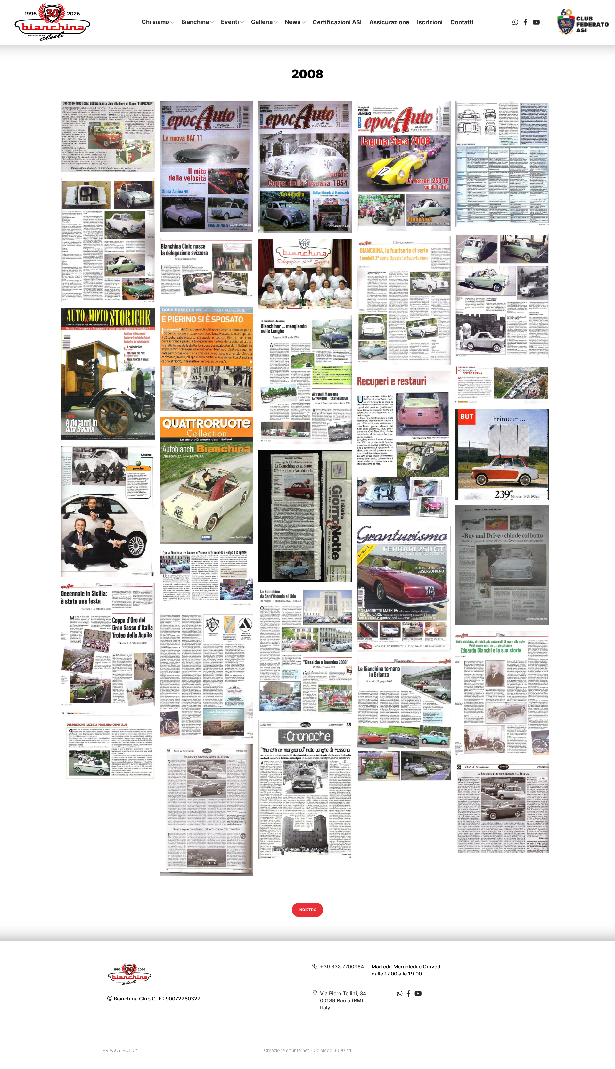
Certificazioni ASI (337, 22)
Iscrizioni (430, 22)
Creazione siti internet (286, 1050)
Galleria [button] (262, 22)
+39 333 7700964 (342, 966)
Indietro (307, 909)
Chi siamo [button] (155, 22)
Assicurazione (389, 22)
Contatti (461, 22)
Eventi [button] (230, 22)
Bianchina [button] (195, 22)
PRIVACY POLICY (120, 1050)
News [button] (292, 22)
